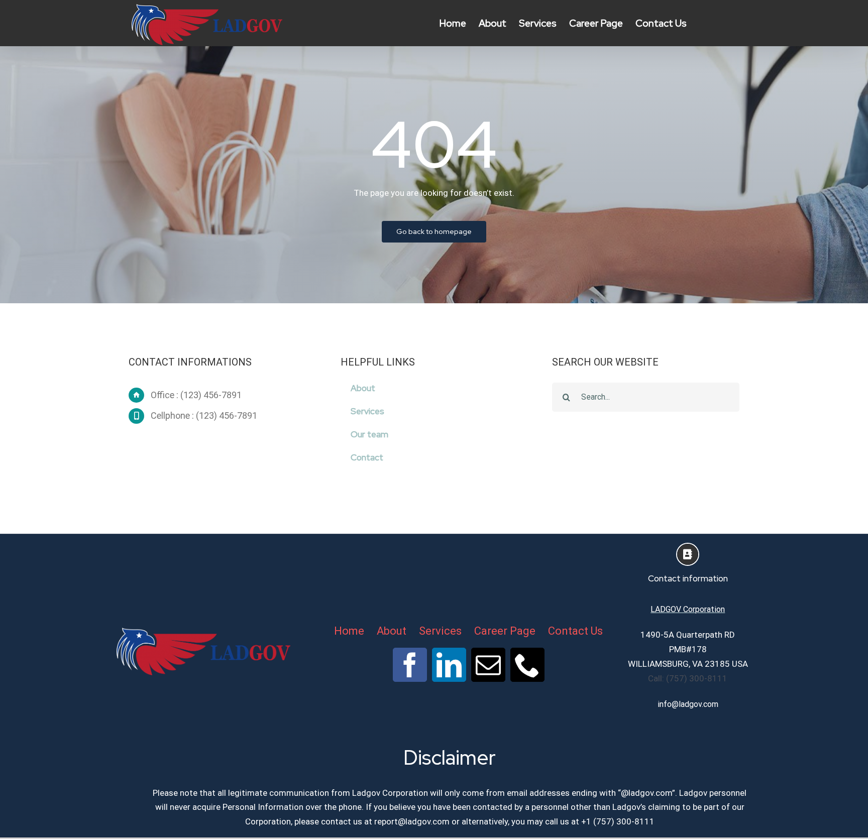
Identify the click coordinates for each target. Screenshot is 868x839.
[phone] (527, 665)
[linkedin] (449, 665)
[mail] (488, 665)
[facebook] (410, 665)
